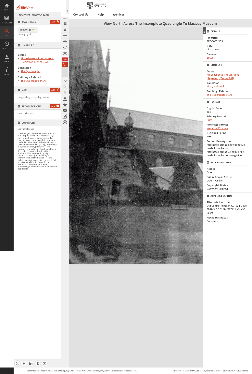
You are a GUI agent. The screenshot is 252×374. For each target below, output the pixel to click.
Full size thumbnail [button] (65, 24)
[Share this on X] (17, 361)
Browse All (7, 22)
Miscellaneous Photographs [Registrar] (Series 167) (37, 60)
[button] (65, 64)
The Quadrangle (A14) (33, 80)
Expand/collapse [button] (204, 30)
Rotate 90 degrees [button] (65, 47)
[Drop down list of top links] (235, 2)
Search (7, 35)
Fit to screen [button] (65, 30)
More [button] (6, 74)
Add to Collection (65, 105)
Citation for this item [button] (65, 122)
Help (100, 14)
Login (6, 61)
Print (209, 120)
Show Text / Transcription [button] (65, 81)
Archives (118, 14)
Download (65, 99)
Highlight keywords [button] (65, 93)
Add (53, 21)
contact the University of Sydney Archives (94, 370)
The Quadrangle (30, 71)
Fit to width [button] (65, 36)
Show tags (25, 29)
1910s (210, 57)
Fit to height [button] (65, 41)
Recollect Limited (213, 370)
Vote (27, 7)
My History (7, 48)
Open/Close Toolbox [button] (67, 7)
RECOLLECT (177, 370)
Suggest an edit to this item (18, 7)
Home (6, 9)
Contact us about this (65, 111)
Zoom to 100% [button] (65, 53)
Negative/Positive (217, 128)
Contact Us (80, 14)
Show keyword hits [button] (65, 87)
